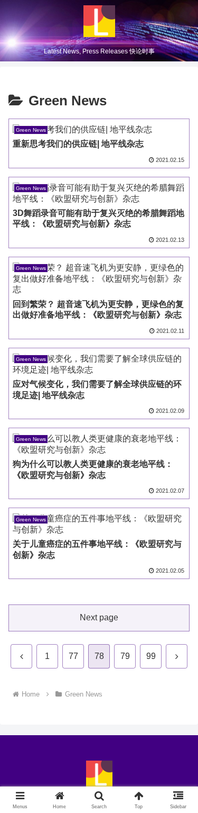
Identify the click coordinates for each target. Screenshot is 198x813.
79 (125, 656)
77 (73, 656)
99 (151, 656)
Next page (99, 617)
